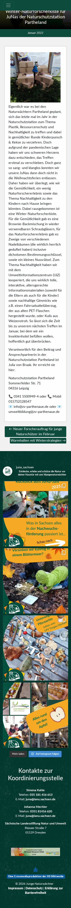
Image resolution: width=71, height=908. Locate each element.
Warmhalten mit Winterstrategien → (38, 440)
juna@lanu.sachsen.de (40, 799)
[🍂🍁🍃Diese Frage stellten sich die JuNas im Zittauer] (35, 580)
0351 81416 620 (41, 811)
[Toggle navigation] (8, 5)
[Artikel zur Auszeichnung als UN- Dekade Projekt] (35, 852)
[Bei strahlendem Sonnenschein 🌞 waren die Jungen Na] (35, 648)
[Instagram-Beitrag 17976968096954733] (35, 513)
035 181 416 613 (41, 794)
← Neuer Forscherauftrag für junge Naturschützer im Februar (35, 431)
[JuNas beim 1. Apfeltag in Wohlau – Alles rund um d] (35, 715)
